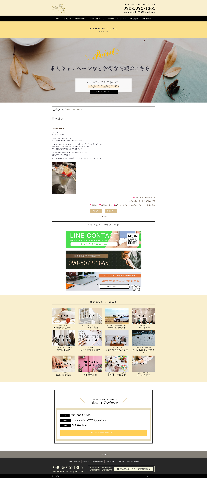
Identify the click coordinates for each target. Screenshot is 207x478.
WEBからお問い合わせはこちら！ (103, 432)
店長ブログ (68, 19)
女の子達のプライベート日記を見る (143, 205)
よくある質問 (133, 19)
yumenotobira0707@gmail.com (90, 420)
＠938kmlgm (79, 425)
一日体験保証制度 (98, 461)
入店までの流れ (108, 19)
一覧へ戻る (104, 216)
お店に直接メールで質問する (145, 197)
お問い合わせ (146, 19)
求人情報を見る (106, 205)
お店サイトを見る (121, 205)
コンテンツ (121, 19)
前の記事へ (96, 211)
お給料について (80, 19)
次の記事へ (110, 211)
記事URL (95, 205)
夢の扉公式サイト (56, 476)
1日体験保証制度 (94, 19)
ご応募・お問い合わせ (132, 461)
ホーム (58, 19)
